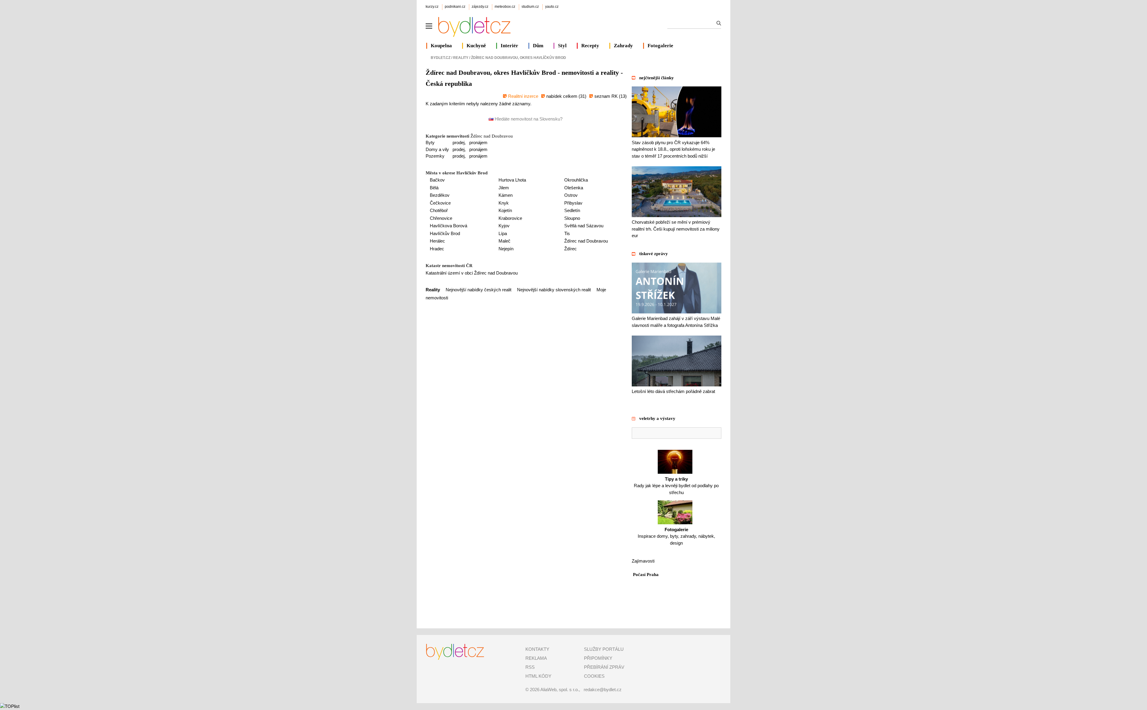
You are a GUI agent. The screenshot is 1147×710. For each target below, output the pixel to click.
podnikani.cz (455, 6)
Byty (430, 142)
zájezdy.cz (480, 6)
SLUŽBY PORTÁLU (604, 649)
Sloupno (572, 218)
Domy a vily (437, 149)
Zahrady (623, 45)
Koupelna (441, 45)
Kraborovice (510, 218)
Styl (562, 45)
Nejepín (506, 248)
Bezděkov (440, 195)
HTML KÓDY (538, 676)
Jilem (504, 187)
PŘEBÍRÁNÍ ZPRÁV (604, 667)
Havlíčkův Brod (445, 233)
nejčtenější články (656, 77)
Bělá (434, 187)
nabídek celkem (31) (566, 96)
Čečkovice (440, 202)
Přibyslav (573, 202)
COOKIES (594, 676)
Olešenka (573, 187)
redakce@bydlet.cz (603, 689)
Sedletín (572, 210)
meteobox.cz (505, 6)
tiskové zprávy (653, 253)
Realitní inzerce (523, 96)
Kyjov (504, 225)
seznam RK (606, 96)
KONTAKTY (537, 649)
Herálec (437, 240)
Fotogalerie (660, 45)
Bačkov (437, 179)
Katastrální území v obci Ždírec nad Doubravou (472, 272)
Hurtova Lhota (512, 179)
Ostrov (571, 195)
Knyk (504, 202)
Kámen (506, 195)
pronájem (478, 142)
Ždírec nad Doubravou (491, 136)
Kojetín (505, 210)
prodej (458, 142)
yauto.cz (552, 6)
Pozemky (435, 156)
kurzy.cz (432, 6)
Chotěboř (439, 210)
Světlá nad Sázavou (583, 225)
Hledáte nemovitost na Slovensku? (527, 118)
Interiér (509, 45)
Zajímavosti (643, 560)
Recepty (590, 45)
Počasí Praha (646, 574)
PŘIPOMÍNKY (598, 658)
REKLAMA (536, 658)
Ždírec (570, 248)
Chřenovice (441, 218)
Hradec (437, 248)
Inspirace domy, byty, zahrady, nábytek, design (676, 536)
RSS (530, 667)
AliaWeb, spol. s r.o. (559, 689)
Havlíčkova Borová (448, 225)
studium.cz (530, 6)
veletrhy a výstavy (657, 418)
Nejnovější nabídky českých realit (478, 289)
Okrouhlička (576, 179)
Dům (538, 45)
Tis (567, 233)
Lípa (503, 233)
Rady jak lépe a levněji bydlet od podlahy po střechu (676, 485)
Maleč (504, 240)
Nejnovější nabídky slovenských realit (554, 289)
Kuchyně (476, 45)
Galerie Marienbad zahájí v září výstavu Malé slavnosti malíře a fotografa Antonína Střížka (676, 322)
